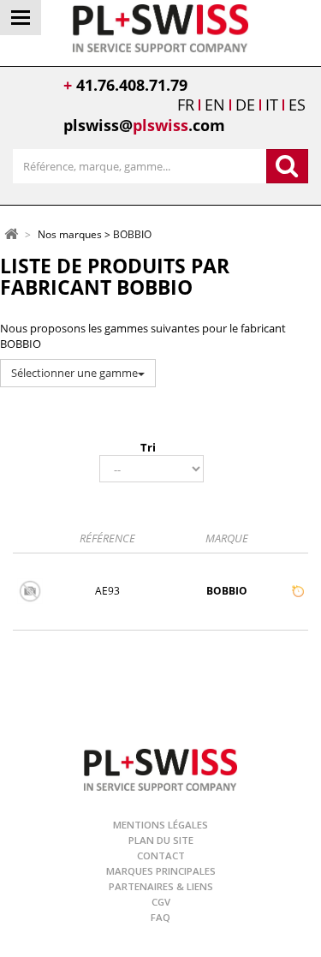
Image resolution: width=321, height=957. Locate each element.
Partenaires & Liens (161, 886)
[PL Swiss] (160, 26)
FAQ (160, 917)
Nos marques (70, 235)
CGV (161, 901)
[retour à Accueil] (11, 233)
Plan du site (160, 840)
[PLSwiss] (161, 768)
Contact (161, 855)
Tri (148, 447)
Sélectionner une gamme (74, 372)
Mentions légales (160, 824)
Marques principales (161, 870)
